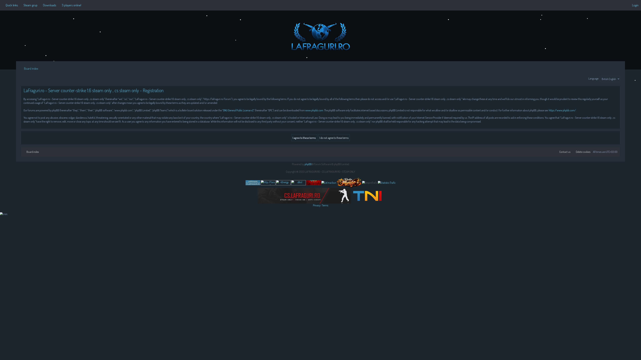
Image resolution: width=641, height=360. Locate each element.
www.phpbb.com (314, 110)
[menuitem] (29, 5)
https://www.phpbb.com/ (562, 110)
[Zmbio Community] (313, 182)
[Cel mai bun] (329, 182)
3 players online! (71, 5)
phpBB (308, 164)
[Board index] (320, 36)
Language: (593, 78)
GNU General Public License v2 (238, 110)
